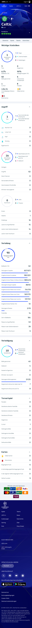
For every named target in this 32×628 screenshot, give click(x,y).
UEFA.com (4, 543)
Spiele (12, 40)
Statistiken (26, 40)
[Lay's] (19, 488)
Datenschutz (5, 592)
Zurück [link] (5, 13)
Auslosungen (5, 519)
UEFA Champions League (4, 6)
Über (18, 522)
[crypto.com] (13, 492)
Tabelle (18, 40)
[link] (11, 6)
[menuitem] (11, 6)
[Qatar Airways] (16, 496)
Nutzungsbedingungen (7, 595)
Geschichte (20, 519)
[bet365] (19, 492)
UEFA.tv (3, 515)
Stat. (2, 526)
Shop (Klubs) (20, 526)
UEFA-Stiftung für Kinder (6, 548)
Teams (18, 511)
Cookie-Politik (5, 598)
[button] (26, 6)
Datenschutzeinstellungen (8, 601)
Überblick (5, 40)
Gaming (3, 522)
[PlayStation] (13, 488)
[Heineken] (7, 488)
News (18, 515)
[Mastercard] (7, 492)
